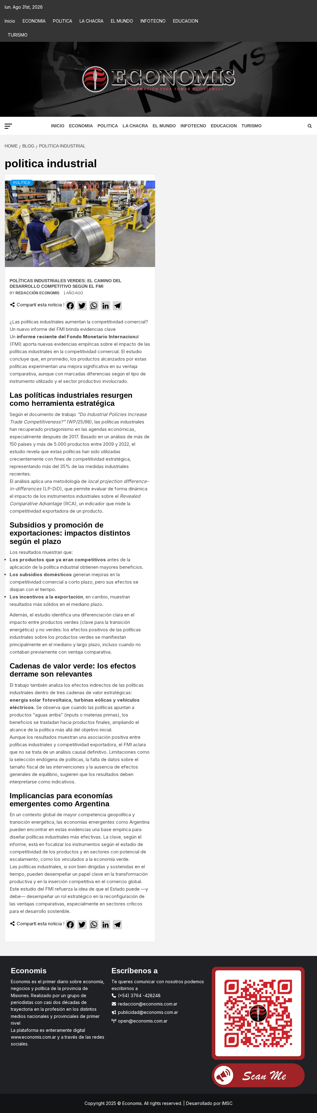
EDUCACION (185, 21)
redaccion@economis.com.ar (147, 1003)
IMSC (226, 1103)
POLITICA (62, 21)
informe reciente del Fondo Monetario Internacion (76, 337)
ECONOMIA (34, 21)
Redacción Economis (37, 293)
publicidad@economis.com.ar (147, 1012)
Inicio (10, 21)
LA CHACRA (91, 21)
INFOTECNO (153, 21)
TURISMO (18, 34)
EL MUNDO (122, 21)
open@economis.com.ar (142, 1020)
